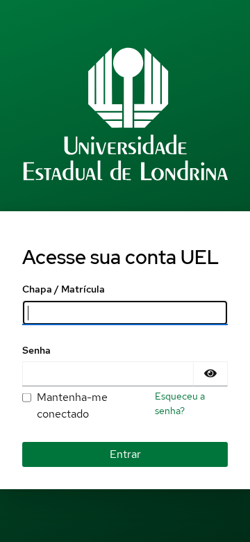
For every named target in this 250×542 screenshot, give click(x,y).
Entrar (125, 454)
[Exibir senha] (210, 373)
